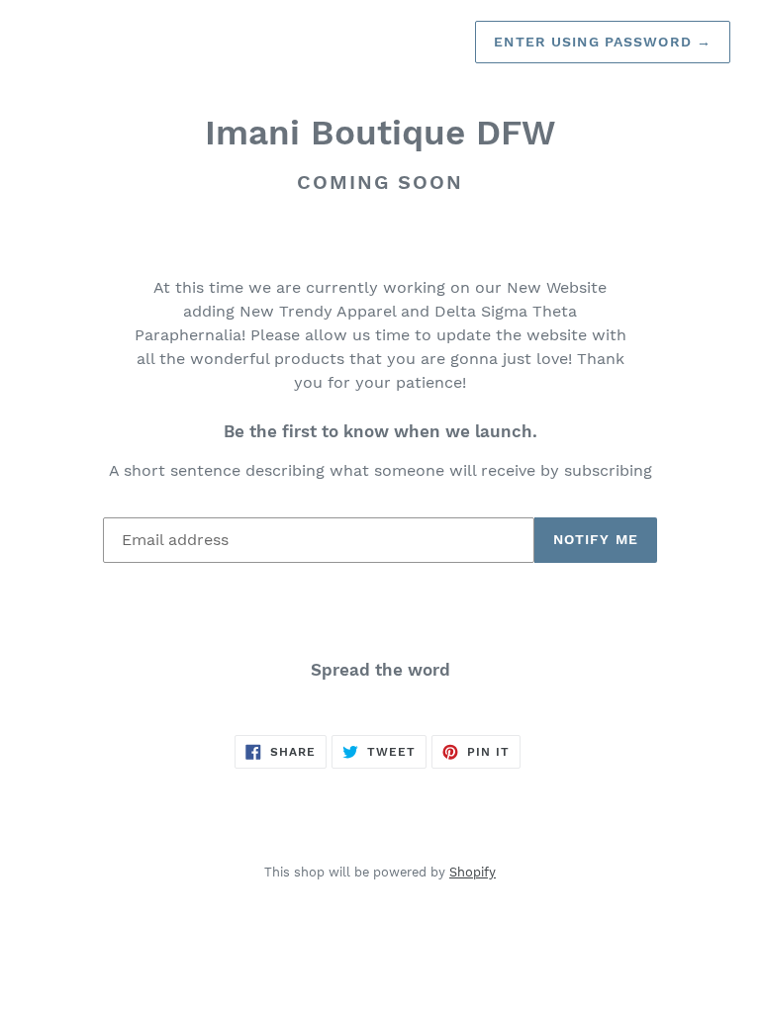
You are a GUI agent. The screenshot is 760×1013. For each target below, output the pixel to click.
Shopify (472, 872)
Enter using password (603, 41)
